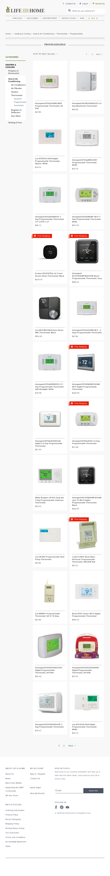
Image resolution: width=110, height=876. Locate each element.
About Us (9, 774)
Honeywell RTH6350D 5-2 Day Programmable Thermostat (86, 442)
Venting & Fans (15, 122)
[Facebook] (56, 807)
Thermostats (61, 34)
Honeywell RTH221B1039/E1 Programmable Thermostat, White (84, 162)
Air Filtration (16, 88)
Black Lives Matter (13, 783)
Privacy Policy (11, 815)
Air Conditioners (18, 85)
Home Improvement (50, 18)
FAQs (7, 846)
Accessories (19, 105)
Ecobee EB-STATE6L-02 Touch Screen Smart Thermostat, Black (49, 274)
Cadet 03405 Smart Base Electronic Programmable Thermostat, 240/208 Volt (83, 559)
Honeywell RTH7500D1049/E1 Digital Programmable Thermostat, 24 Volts (85, 670)
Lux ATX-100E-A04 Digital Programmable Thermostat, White (84, 727)
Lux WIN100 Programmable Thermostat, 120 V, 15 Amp (47, 615)
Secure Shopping (13, 819)
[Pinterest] (62, 807)
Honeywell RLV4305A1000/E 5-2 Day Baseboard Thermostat (86, 104)
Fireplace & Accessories (13, 72)
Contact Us (35, 778)
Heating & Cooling (69, 18)
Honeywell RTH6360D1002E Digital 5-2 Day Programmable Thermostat (48, 443)
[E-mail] (67, 807)
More (82, 18)
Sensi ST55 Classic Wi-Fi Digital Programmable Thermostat (86, 615)
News (8, 778)
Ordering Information (14, 810)
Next (98, 54)
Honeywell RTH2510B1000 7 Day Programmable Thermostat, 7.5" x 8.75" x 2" (49, 219)
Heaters (14, 92)
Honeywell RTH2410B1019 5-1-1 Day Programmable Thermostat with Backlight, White (49, 387)
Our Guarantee (12, 832)
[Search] (69, 11)
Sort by (37, 54)
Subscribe (93, 790)
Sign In (33, 774)
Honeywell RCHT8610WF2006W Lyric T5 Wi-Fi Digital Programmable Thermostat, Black (86, 502)
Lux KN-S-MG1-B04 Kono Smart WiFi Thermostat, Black (49, 331)
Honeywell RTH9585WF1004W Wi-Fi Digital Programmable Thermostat (86, 387)
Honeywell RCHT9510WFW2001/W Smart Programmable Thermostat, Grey (87, 276)
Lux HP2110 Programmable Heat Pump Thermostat (49, 558)
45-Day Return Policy (14, 828)
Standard (18, 99)
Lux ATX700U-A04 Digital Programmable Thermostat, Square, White (47, 161)
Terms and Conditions (15, 837)
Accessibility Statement (15, 841)
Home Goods (17, 18)
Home (8, 34)
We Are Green (11, 795)
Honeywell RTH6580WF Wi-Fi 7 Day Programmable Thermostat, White (86, 219)
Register (41, 774)
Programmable (20, 102)
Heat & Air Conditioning (43, 34)
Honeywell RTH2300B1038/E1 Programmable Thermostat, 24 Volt (49, 106)
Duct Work (15, 116)
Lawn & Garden (32, 18)
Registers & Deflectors (16, 111)
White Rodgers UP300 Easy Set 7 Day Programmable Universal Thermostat (49, 500)
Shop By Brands (37, 793)
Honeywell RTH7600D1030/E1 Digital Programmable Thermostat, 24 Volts (48, 670)
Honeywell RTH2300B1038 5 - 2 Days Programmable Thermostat (87, 331)
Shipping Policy (12, 824)
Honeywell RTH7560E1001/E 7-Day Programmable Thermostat (49, 725)
